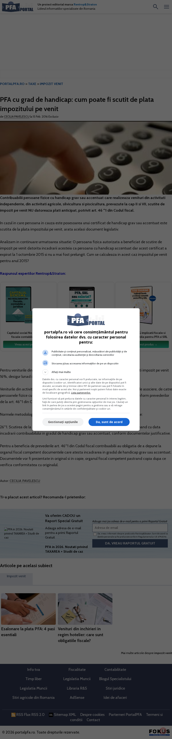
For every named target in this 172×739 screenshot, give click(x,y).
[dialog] (86, 369)
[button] (86, 372)
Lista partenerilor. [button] (81, 392)
